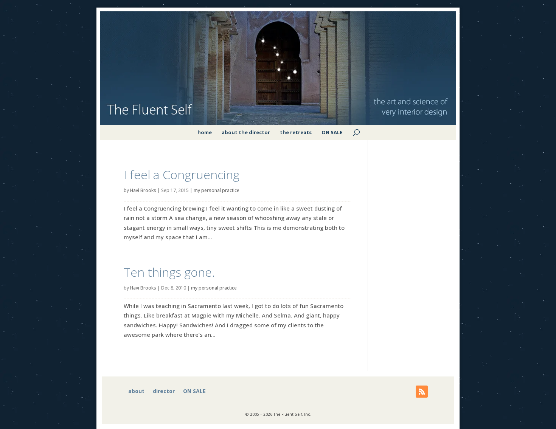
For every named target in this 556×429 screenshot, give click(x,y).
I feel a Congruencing (181, 174)
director (164, 392)
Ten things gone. (169, 272)
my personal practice (216, 190)
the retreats (296, 132)
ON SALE (331, 132)
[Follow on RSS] (422, 392)
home (204, 132)
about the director (246, 132)
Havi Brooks (143, 190)
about (136, 392)
